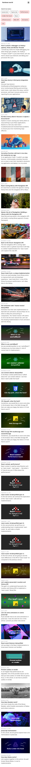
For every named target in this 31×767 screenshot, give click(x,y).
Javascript (5, 12)
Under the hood (7, 16)
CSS (3, 23)
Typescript (14, 12)
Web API (16, 20)
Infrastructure (6, 20)
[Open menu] (28, 2)
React (16, 16)
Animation (25, 20)
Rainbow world (7, 2)
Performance (24, 12)
